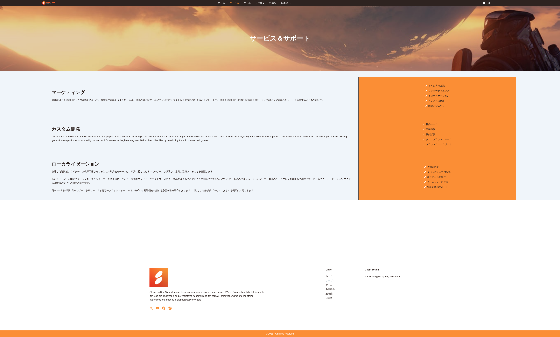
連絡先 (272, 3)
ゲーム (247, 3)
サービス (234, 3)
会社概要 (260, 3)
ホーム (221, 3)
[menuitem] (286, 3)
